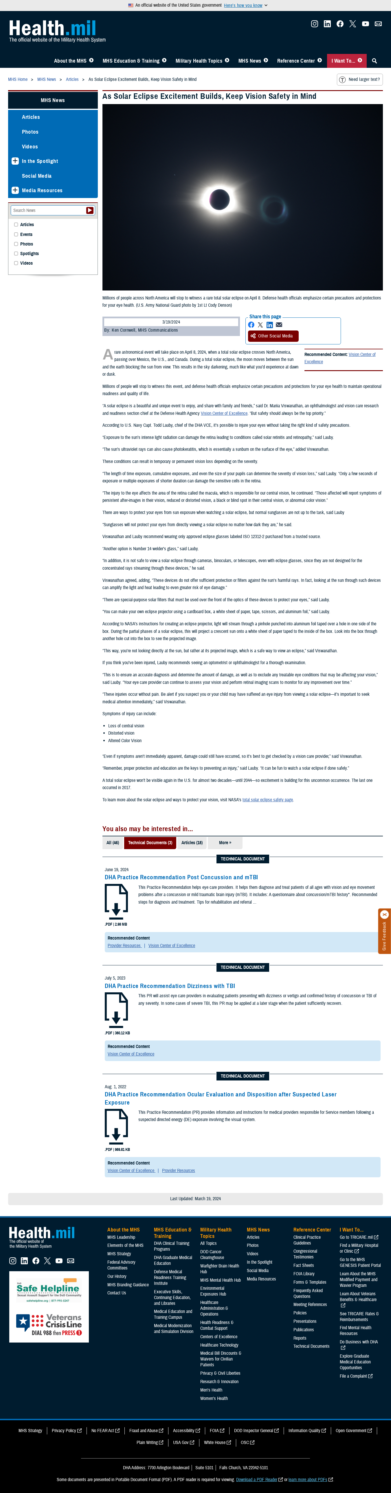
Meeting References (310, 1304)
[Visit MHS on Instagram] (314, 25)
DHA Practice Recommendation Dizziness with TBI (170, 986)
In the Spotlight (40, 161)
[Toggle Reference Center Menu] (319, 61)
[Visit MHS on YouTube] (365, 25)
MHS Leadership (121, 1237)
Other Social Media (275, 336)
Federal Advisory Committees (121, 1265)
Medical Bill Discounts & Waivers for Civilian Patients (220, 1359)
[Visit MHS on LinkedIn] (327, 25)
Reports (299, 1338)
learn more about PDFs (308, 1480)
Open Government (351, 1431)
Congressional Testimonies (305, 1254)
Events (26, 234)
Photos (30, 131)
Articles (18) (192, 843)
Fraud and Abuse (143, 1431)
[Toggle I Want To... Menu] (360, 61)
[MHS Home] (45, 1249)
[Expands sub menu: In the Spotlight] (15, 161)
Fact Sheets (303, 1265)
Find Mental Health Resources (355, 1330)
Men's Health (211, 1390)
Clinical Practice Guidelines (307, 1240)
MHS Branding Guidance (128, 1285)
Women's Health (214, 1398)
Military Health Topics (199, 61)
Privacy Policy (64, 1431)
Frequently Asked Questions (308, 1293)
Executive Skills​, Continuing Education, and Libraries (172, 1297)
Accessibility (183, 1431)
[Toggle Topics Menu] (227, 61)
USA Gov (181, 1442)
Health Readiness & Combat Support (217, 1325)
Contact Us (116, 1293)
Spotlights (29, 254)
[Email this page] (279, 325)
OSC (245, 1442)
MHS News (249, 61)
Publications (303, 1330)
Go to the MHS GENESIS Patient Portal (360, 1262)
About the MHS (70, 61)
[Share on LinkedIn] (270, 325)
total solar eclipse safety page (268, 800)
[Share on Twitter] (260, 325)
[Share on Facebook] (251, 325)
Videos (30, 146)
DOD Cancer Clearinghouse (212, 1254)
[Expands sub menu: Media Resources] (15, 190)
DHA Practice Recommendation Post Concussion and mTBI (181, 877)
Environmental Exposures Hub (213, 1291)
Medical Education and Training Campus (173, 1314)
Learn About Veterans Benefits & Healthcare (358, 1297)
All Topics (208, 1243)
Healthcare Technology (219, 1345)
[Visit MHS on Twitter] (352, 25)
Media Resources (42, 190)
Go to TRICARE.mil (356, 1237)
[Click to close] (384, 914)
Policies (300, 1313)
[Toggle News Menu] (266, 61)
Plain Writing (147, 1442)
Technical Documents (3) (150, 843)
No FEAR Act (102, 1431)
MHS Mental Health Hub (220, 1280)
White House (214, 1442)
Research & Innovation (219, 1382)
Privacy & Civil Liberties (220, 1373)
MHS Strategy (119, 1254)
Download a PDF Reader (256, 1480)
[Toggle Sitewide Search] (374, 60)
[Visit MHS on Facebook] (340, 25)
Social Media (37, 175)
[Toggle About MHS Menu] (91, 61)
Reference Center (296, 61)
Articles (31, 117)
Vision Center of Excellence (224, 413)
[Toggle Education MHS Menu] (164, 61)
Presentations (305, 1321)
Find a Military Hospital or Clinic (359, 1248)
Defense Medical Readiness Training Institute (170, 1277)
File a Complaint (353, 1376)
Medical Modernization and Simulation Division (173, 1328)
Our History (116, 1276)
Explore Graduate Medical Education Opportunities (355, 1362)
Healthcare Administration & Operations (214, 1308)
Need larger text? (364, 79)
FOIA (214, 1431)
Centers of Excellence (218, 1337)
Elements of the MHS (125, 1245)
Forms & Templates (309, 1282)
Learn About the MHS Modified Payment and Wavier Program (358, 1279)
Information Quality (304, 1431)
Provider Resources (125, 946)
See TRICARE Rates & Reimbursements (359, 1317)
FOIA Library (304, 1274)
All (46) (113, 843)
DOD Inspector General (253, 1431)
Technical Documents (311, 1346)
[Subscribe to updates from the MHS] (378, 25)
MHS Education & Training (131, 61)
